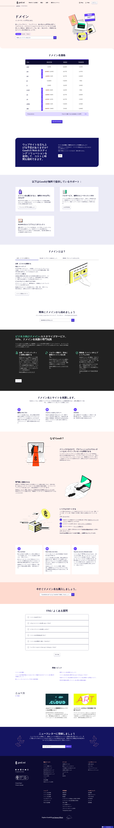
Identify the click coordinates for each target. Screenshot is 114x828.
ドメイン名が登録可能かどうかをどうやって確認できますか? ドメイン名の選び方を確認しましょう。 (34, 675)
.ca (27, 99)
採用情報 (90, 802)
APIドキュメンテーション (93, 770)
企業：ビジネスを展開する (23, 258)
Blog (82, 2)
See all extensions (57, 121)
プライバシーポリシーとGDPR (69, 808)
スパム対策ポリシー (67, 804)
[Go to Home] (21, 2)
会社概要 (90, 792)
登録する (68, 746)
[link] (16, 769)
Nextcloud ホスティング (49, 772)
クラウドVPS (46, 776)
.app (27, 108)
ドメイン (18, 380)
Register (18, 34)
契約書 (64, 796)
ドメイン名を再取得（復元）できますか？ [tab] (40, 641)
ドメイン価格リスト (48, 766)
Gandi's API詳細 (83, 371)
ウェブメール (65, 772)
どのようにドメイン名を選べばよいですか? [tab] (40, 623)
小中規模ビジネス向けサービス (69, 768)
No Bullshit (90, 798)
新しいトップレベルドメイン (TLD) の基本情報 (26, 679)
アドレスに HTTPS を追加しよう (27, 207)
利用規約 (64, 794)
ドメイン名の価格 (19, 672)
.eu (27, 94)
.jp (27, 80)
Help (88, 2)
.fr (27, 85)
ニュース (90, 800)
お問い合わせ (91, 764)
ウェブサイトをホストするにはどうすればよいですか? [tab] (43, 647)
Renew (28, 34)
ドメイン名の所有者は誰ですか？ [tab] (38, 635)
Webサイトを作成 (33, 2)
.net (27, 71)
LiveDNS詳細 (66, 207)
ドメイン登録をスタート (22, 293)
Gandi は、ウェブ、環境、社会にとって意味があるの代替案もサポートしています (34, 489)
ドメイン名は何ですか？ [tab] (36, 617)
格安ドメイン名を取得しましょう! (68, 672)
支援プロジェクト (91, 794)
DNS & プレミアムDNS (48, 781)
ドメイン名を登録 (47, 792)
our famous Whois (57, 817)
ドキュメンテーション (92, 768)
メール (45, 777)
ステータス (90, 766)
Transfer (23, 34)
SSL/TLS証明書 (47, 802)
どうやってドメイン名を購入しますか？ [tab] (39, 629)
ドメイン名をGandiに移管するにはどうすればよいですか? (73, 675)
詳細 (60, 155)
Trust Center (91, 796)
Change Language (19, 785)
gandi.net (18, 5)
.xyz (27, 76)
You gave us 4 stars (19, 771)
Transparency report (67, 810)
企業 (47, 2)
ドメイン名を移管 (47, 794)
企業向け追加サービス (67, 770)
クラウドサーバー (47, 800)
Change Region (18, 783)
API (63, 774)
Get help (57, 654)
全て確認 (17, 695)
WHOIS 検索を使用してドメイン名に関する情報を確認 (73, 680)
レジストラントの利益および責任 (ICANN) (71, 798)
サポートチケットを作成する (85, 523)
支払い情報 (65, 802)
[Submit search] (54, 37)
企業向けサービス (66, 764)
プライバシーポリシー (67, 806)
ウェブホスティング (48, 768)
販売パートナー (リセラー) (68, 766)
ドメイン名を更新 (47, 796)
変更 (86, 114)
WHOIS (64, 776)
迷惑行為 (64, 792)
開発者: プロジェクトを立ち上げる (71, 258)
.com (27, 67)
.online (28, 104)
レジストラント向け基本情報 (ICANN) (70, 800)
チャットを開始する (78, 526)
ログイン (94, 2)
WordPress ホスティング (49, 770)
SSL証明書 (46, 779)
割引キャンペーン (55, 2)
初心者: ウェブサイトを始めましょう (48, 258)
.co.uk (27, 90)
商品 (42, 2)
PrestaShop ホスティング (49, 774)
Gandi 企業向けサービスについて (27, 372)
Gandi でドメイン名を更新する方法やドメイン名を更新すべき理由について (78, 677)
